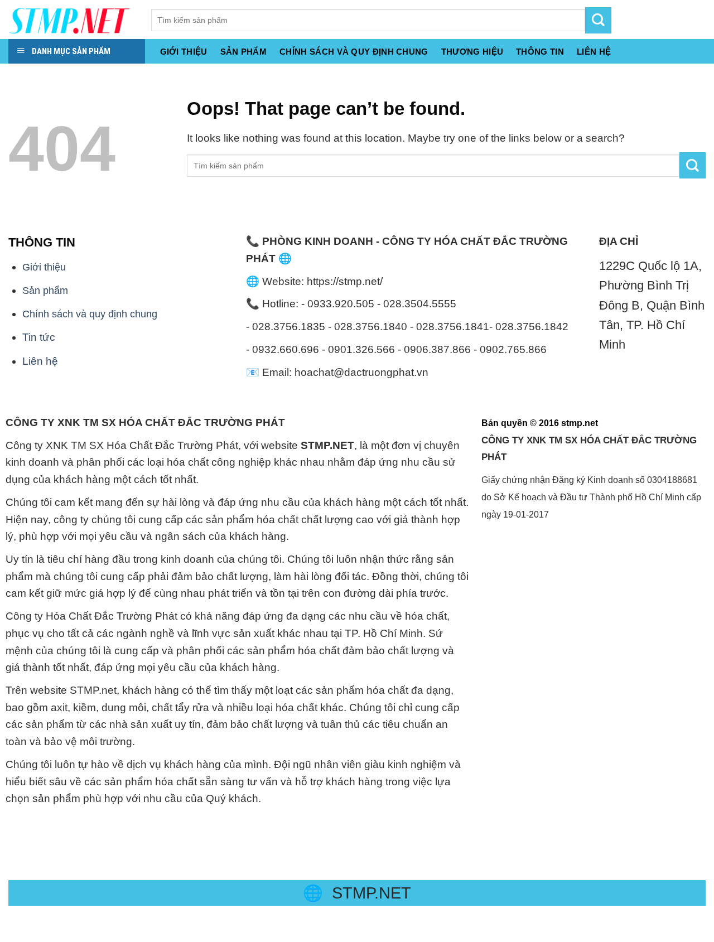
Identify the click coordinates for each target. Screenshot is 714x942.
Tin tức (38, 337)
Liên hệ (40, 361)
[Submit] (692, 165)
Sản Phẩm (243, 51)
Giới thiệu (184, 51)
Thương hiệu (472, 51)
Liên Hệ (594, 51)
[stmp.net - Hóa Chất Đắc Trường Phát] (71, 19)
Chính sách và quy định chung (353, 51)
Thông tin (540, 51)
